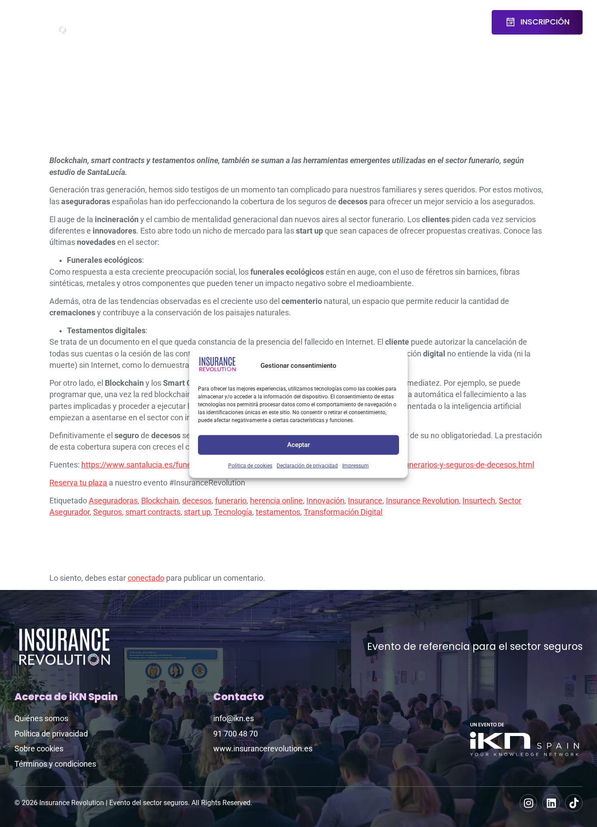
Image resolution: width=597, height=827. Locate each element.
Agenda (140, 16)
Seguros (107, 512)
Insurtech (478, 500)
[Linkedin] (551, 803)
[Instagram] (528, 803)
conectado (146, 578)
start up (197, 512)
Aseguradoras (113, 500)
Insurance (365, 500)
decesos (197, 500)
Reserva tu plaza (78, 482)
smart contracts (152, 512)
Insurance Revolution (422, 500)
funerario (230, 500)
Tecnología (233, 512)
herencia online (276, 500)
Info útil (430, 22)
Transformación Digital (343, 512)
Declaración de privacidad (307, 465)
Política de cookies (250, 465)
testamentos (278, 512)
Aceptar (298, 445)
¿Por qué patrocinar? (346, 22)
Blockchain (160, 500)
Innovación (325, 500)
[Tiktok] (574, 803)
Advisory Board (194, 22)
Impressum (355, 465)
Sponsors (285, 16)
